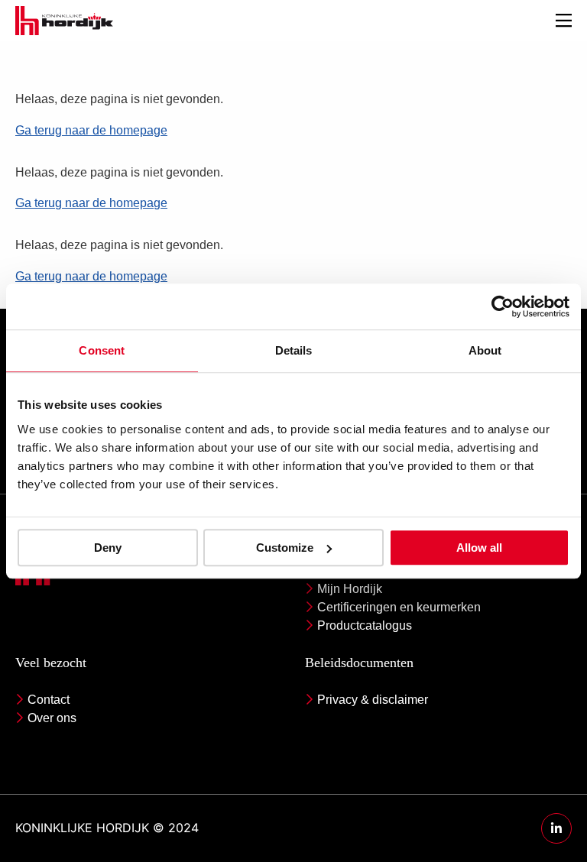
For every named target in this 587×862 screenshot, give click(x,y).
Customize (284, 547)
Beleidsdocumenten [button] (359, 662)
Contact (49, 699)
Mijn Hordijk (349, 588)
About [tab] (485, 350)
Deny (108, 547)
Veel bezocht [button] (50, 662)
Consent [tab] (102, 350)
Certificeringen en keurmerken (399, 607)
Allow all (479, 547)
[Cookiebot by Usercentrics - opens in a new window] (502, 306)
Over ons (52, 717)
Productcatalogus (364, 625)
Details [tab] (294, 350)
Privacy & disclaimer (372, 699)
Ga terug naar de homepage (91, 130)
